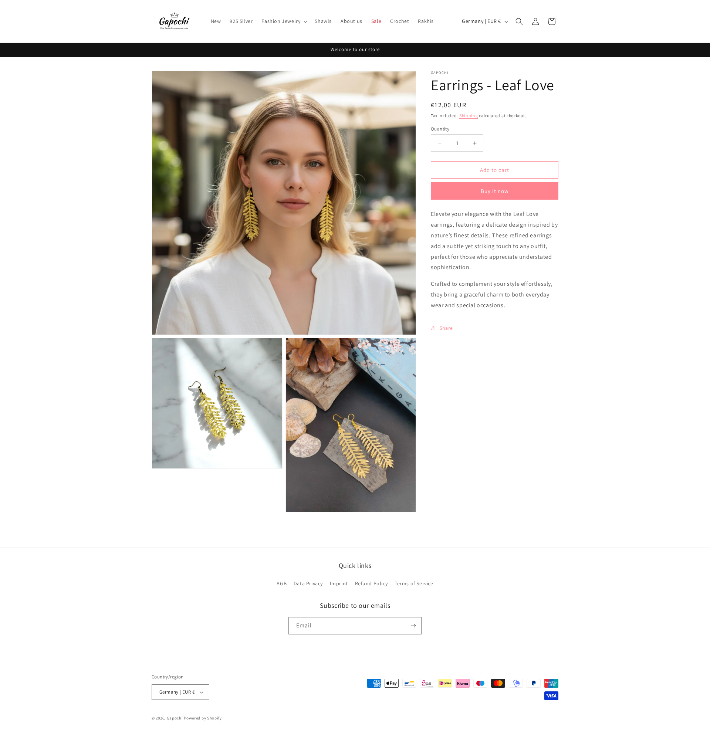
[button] (283, 21)
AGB (282, 583)
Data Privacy (308, 583)
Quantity (440, 128)
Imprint (339, 583)
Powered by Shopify (203, 718)
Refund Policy (371, 583)
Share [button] (446, 327)
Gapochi (175, 718)
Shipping (468, 115)
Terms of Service (414, 583)
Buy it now (495, 190)
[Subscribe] (413, 625)
